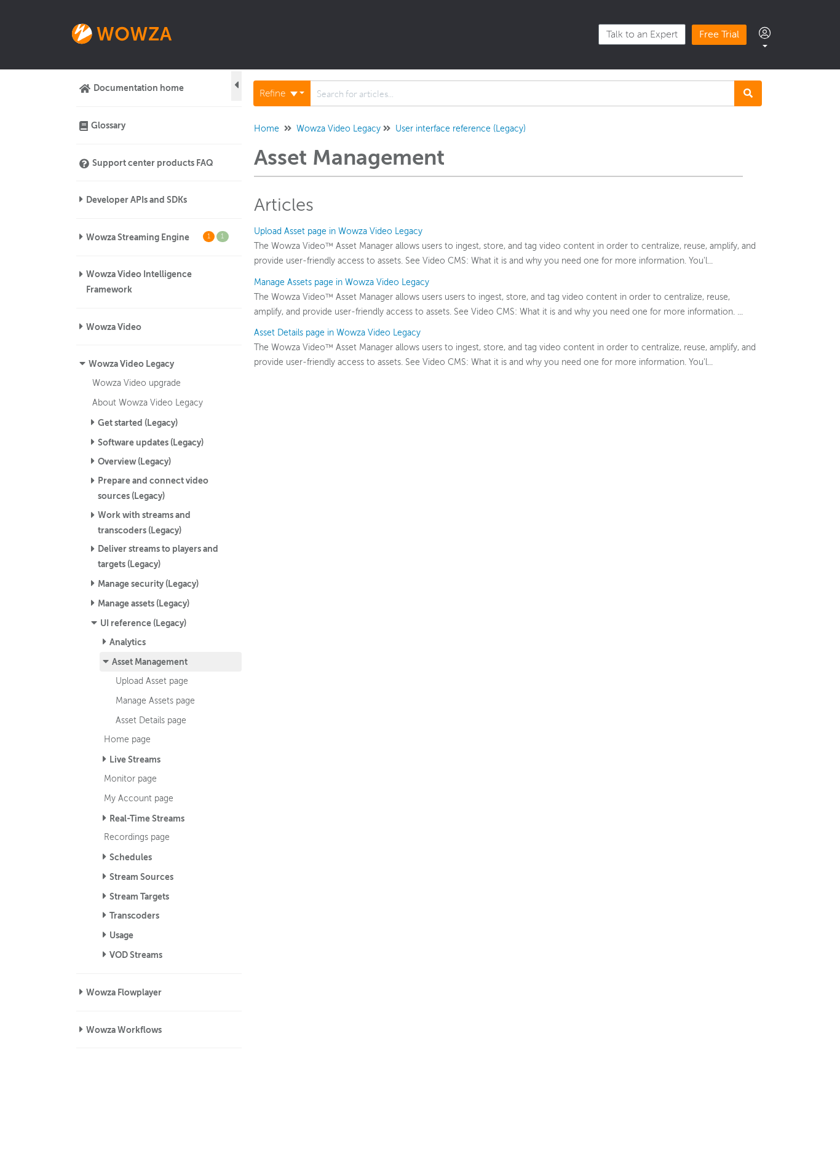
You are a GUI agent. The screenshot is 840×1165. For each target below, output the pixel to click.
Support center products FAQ (152, 163)
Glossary (108, 125)
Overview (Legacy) (134, 461)
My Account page (138, 798)
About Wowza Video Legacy (147, 402)
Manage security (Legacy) (148, 584)
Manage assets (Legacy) (143, 603)
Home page (127, 739)
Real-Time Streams (146, 818)
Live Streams (134, 759)
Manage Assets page (155, 700)
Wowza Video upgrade (136, 383)
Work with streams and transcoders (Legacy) (144, 522)
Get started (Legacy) (138, 423)
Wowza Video (113, 327)
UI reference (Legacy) (143, 623)
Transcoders (134, 915)
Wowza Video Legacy (131, 364)
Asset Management (150, 662)
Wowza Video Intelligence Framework (139, 281)
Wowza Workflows (124, 1030)
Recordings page (137, 837)
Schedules (130, 857)
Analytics (127, 642)
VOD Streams (135, 955)
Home (266, 128)
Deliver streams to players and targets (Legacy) (158, 556)
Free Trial (719, 34)
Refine (274, 93)
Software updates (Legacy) (151, 442)
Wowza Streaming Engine (155, 237)
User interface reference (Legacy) (460, 128)
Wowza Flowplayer (124, 992)
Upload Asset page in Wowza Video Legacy (338, 231)
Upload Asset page (152, 681)
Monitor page (130, 778)
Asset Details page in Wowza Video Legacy (337, 332)
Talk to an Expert (642, 34)
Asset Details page (151, 720)
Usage (121, 935)
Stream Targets (139, 896)
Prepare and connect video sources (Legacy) (153, 488)
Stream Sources (141, 877)
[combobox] (522, 93)
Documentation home (138, 88)
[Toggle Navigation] (236, 86)
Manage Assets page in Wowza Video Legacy (341, 282)
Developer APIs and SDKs (136, 200)
